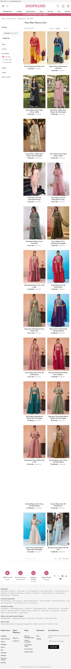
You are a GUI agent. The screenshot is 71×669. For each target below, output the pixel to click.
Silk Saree (12, 591)
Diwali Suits (39, 618)
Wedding (3, 636)
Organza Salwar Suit (47, 593)
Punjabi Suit (4, 593)
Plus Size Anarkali (45, 601)
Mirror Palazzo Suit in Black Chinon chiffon (34, 111)
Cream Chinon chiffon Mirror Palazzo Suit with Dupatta (34, 155)
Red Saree (28, 593)
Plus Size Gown (33, 603)
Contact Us (16, 641)
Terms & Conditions (28, 641)
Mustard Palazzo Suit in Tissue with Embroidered (58, 461)
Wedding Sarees (5, 618)
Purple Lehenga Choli (40, 608)
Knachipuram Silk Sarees (16, 593)
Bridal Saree (4, 591)
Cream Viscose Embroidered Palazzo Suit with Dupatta (34, 549)
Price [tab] (3, 44)
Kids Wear (50, 624)
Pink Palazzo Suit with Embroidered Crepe (34, 199)
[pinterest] (62, 576)
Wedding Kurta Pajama (18, 618)
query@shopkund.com (15, 1)
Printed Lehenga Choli (61, 591)
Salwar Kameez (11, 19)
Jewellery (3, 662)
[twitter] (58, 576)
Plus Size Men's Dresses (58, 601)
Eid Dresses (31, 618)
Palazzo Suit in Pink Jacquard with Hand (58, 67)
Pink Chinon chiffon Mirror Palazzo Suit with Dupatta (58, 111)
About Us (15, 638)
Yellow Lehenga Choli (13, 611)
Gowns (3, 647)
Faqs (37, 636)
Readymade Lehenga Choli (24, 624)
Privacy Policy (29, 649)
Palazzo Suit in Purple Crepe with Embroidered (58, 330)
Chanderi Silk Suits (53, 608)
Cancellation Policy (28, 645)
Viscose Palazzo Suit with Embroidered (58, 505)
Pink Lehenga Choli (32, 591)
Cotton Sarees (21, 591)
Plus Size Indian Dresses (7, 624)
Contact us (5, 1)
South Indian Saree (11, 613)
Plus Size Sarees (17, 601)
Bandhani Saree (5, 595)
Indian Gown (45, 611)
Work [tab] (4, 73)
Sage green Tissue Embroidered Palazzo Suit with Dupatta (58, 417)
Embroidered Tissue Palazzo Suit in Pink (34, 461)
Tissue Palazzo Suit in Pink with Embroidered (34, 374)
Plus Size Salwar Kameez (31, 601)
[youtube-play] (60, 579)
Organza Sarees (23, 613)
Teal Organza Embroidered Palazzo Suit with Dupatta (34, 417)
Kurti (2, 650)
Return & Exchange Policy (29, 636)
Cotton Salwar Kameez (47, 591)
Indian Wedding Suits (16, 608)
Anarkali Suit (28, 608)
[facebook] (54, 576)
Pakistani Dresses (26, 611)
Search (7, 6)
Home (3, 19)
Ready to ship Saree (39, 624)
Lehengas (3, 644)
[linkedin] (66, 576)
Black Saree (37, 593)
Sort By (51, 28)
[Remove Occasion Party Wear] (3, 33)
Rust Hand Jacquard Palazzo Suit (34, 66)
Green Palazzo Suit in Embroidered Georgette (58, 242)
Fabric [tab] (4, 68)
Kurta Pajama (4, 608)
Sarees (3, 641)
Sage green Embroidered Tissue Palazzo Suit (34, 330)
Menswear (4, 652)
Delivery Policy (29, 652)
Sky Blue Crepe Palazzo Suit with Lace (58, 549)
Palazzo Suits (21, 19)
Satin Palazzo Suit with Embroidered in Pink (58, 199)
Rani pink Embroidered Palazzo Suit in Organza (58, 374)
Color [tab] (4, 49)
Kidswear (3, 655)
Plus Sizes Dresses (4, 659)
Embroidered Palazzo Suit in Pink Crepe (34, 286)
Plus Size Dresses (5, 601)
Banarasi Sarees (60, 593)
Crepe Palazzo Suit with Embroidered (58, 286)
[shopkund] (35, 6)
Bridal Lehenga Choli (50, 618)
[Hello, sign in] (63, 7)
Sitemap (38, 639)
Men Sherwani (55, 611)
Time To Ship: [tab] (6, 77)
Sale (56, 624)
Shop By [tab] (4, 27)
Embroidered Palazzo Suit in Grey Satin (34, 242)
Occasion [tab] (5, 54)
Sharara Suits (15, 595)
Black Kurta (36, 611)
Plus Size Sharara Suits (20, 603)
